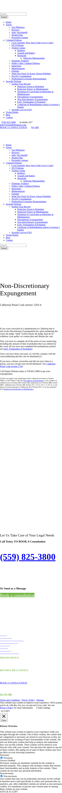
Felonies (15, 71)
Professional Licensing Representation (29, 79)
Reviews (15, 30)
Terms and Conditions (10, 700)
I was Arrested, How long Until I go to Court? (32, 42)
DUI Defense (18, 45)
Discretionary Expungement (30, 97)
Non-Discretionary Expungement (32, 99)
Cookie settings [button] (43, 708)
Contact (9, 117)
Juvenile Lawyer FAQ (22, 109)
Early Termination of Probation (31, 102)
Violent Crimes (18, 48)
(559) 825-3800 (8, 122)
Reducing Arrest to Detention (30, 86)
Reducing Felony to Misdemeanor (32, 89)
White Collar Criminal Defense (26, 63)
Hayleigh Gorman (20, 37)
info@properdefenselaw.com (13, 125)
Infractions (16, 66)
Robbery (21, 50)
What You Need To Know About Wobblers (31, 73)
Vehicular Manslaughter (34, 58)
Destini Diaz (17, 35)
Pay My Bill (6, 694)
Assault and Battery (26, 53)
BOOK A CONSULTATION (13, 127)
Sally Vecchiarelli (19, 32)
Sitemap (40, 700)
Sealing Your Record (21, 84)
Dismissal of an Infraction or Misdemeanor (18, 389)
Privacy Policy (28, 700)
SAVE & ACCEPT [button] (9, 791)
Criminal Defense (14, 40)
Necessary (8, 758)
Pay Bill (35, 127)
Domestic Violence (20, 61)
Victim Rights (12, 112)
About (9, 24)
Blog (8, 115)
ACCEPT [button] (5, 711)
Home (8, 22)
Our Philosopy (18, 27)
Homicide (21, 55)
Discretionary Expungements (33, 381)
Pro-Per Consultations (21, 76)
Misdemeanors (18, 68)
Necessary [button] (4, 755)
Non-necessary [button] (7, 773)
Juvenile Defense (13, 81)
